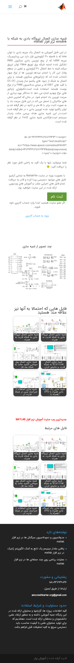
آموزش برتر (40, 658)
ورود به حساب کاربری (37, 216)
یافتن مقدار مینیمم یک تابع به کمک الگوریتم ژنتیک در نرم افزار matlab (35, 550)
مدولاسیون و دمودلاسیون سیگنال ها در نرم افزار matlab (38, 539)
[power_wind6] (37, 289)
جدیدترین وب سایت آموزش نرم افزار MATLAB (41, 419)
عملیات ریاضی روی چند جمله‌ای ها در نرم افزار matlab (39, 561)
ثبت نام (57, 196)
